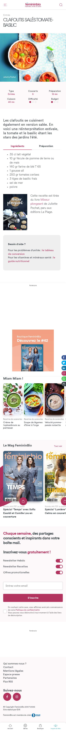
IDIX (18, 710)
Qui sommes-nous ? (14, 663)
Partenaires (10, 678)
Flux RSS (8, 681)
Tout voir (58, 446)
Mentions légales (13, 671)
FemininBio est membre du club (17, 715)
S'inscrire (33, 598)
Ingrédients (17, 146)
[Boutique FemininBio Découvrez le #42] (33, 331)
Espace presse (11, 674)
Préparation (46, 146)
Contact (8, 667)
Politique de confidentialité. (28, 610)
